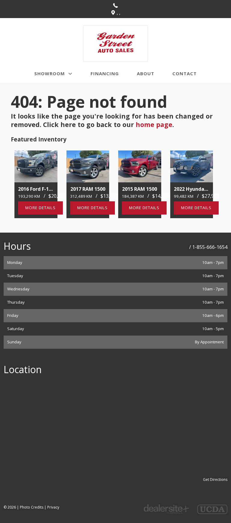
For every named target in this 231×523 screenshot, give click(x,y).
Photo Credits (31, 507)
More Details (40, 207)
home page (154, 124)
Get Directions (215, 479)
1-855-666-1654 (209, 247)
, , (118, 12)
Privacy (53, 507)
